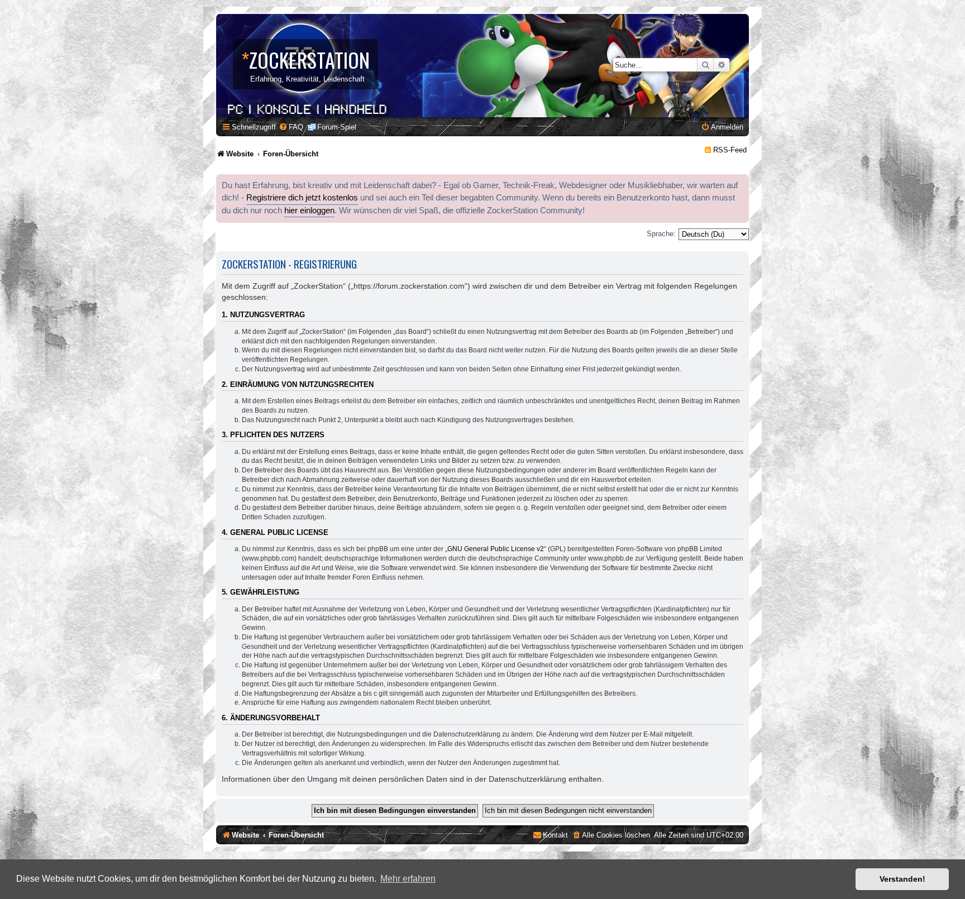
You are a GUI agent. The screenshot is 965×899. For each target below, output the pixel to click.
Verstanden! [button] (902, 878)
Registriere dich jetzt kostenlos (302, 197)
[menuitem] (291, 127)
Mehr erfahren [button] (408, 878)
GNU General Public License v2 (495, 549)
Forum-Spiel (336, 127)
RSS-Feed (730, 150)
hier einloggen (309, 210)
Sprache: (661, 233)
